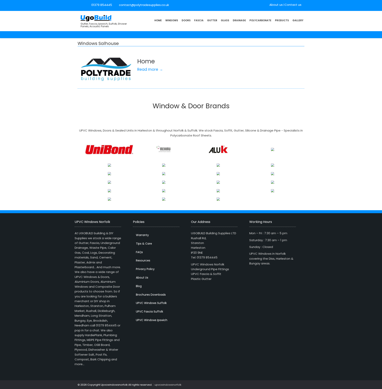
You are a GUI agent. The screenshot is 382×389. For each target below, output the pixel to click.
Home (158, 20)
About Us (142, 278)
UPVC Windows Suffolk (151, 303)
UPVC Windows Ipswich (151, 320)
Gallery (297, 20)
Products (282, 20)
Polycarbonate (260, 20)
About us (276, 5)
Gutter (212, 20)
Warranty (142, 235)
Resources (143, 260)
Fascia (199, 20)
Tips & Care (144, 244)
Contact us (293, 5)
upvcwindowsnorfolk (168, 385)
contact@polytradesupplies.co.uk (143, 5)
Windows (171, 20)
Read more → (150, 69)
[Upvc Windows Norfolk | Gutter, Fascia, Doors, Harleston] (96, 18)
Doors (186, 20)
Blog (139, 286)
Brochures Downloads (151, 295)
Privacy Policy (145, 269)
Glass (225, 20)
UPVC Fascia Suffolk (149, 312)
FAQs (139, 252)
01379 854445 (101, 5)
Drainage (239, 20)
